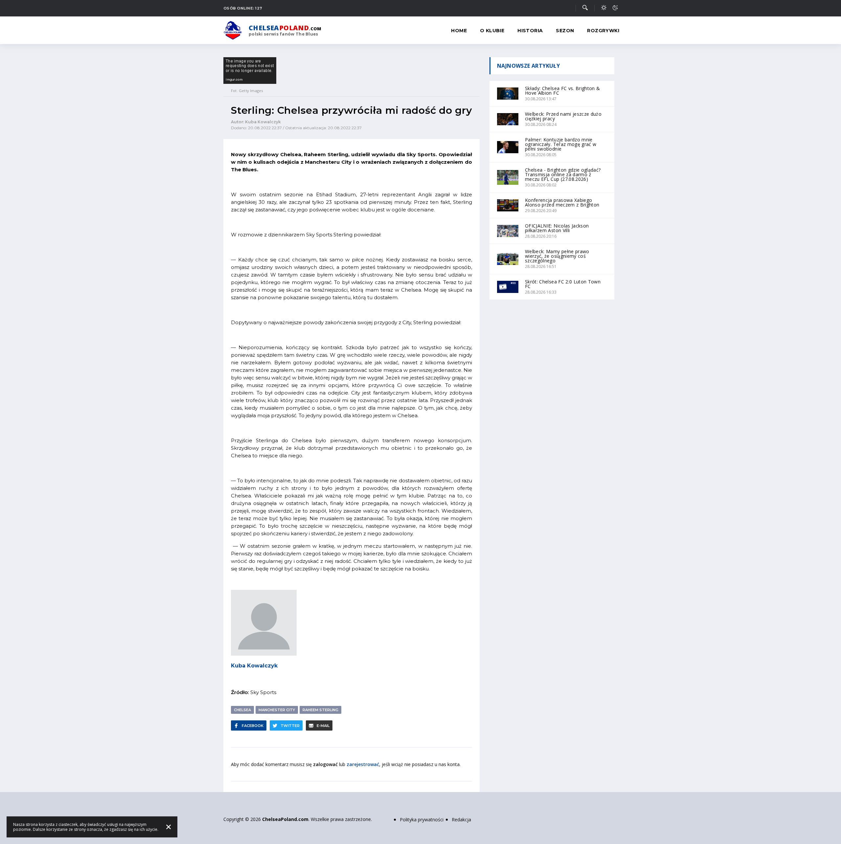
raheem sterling (320, 710)
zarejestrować (363, 764)
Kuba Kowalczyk (254, 666)
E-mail (323, 725)
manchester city (277, 710)
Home (459, 31)
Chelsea (242, 710)
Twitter (290, 725)
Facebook (252, 725)
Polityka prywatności (421, 819)
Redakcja (461, 819)
